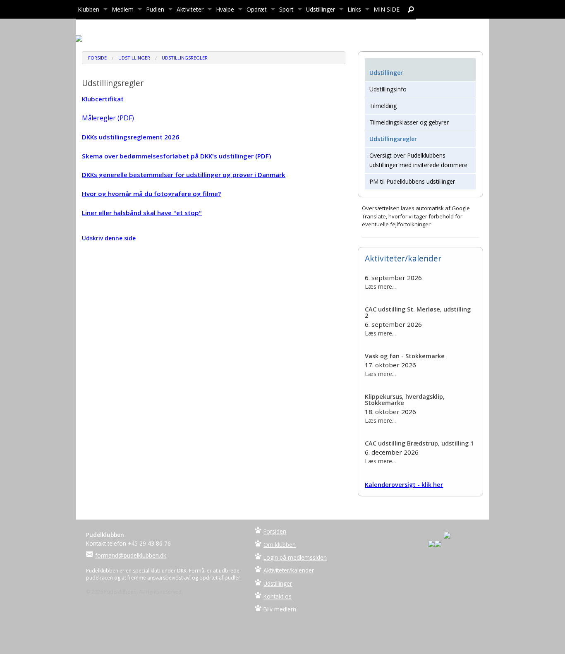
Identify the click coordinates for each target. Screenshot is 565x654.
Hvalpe (225, 9)
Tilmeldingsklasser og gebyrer (409, 122)
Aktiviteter (190, 9)
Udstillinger (320, 9)
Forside (97, 57)
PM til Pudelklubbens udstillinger (412, 181)
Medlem (123, 9)
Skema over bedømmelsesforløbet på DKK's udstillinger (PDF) (176, 156)
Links (354, 9)
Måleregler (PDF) (108, 117)
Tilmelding (383, 106)
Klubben (88, 9)
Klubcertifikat (103, 99)
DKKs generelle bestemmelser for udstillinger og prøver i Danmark (183, 174)
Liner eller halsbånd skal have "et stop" (142, 212)
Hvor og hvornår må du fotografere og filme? (151, 193)
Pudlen (155, 9)
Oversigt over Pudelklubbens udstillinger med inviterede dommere (418, 159)
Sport (286, 9)
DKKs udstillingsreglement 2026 (130, 137)
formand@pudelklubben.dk (130, 555)
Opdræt (257, 9)
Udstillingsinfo (388, 89)
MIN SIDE (386, 9)
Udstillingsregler (185, 57)
